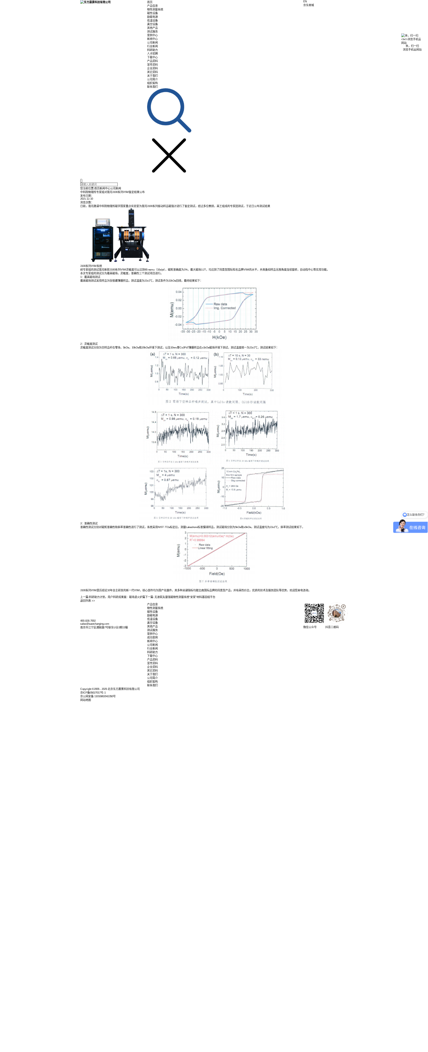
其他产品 (152, 27)
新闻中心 (152, 38)
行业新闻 (152, 46)
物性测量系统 (155, 9)
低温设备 (152, 20)
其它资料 (152, 72)
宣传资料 (152, 64)
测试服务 (152, 31)
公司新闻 (152, 42)
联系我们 (152, 86)
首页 (149, 2)
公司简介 (152, 79)
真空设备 (152, 24)
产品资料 (152, 61)
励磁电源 (152, 16)
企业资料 (152, 68)
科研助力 (152, 49)
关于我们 (152, 75)
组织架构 (152, 83)
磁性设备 (152, 13)
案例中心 (152, 35)
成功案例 (152, 637)
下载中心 (152, 57)
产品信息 (152, 5)
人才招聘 (152, 53)
